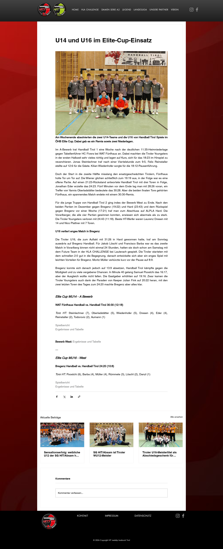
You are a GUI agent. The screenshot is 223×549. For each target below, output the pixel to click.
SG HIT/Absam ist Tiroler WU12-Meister (109, 454)
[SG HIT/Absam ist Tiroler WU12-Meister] (111, 435)
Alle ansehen (176, 417)
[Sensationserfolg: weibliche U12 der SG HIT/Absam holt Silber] (62, 435)
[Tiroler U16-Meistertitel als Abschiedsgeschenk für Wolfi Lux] (161, 435)
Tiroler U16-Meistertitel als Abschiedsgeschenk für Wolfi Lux (159, 454)
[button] (90, 9)
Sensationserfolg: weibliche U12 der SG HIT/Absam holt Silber (62, 454)
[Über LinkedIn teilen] (71, 396)
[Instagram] (191, 9)
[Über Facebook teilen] (56, 396)
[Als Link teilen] (79, 396)
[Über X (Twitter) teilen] (64, 396)
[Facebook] (197, 9)
